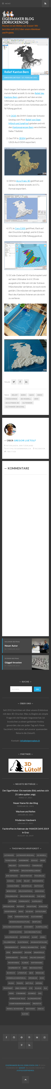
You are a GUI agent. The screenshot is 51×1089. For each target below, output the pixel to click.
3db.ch (41, 1009)
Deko (21, 911)
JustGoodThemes (25, 1070)
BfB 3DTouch (12, 876)
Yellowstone (9, 942)
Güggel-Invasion (13, 662)
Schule (34, 860)
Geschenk (39, 891)
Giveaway (28, 927)
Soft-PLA (29, 983)
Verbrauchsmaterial (16, 978)
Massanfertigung (39, 942)
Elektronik (23, 942)
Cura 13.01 (20, 228)
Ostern (39, 983)
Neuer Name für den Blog (25, 803)
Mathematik (37, 881)
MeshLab (40, 973)
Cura (19, 881)
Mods (42, 860)
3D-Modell (26, 399)
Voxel (42, 937)
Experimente (12, 957)
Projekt (12, 865)
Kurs (43, 947)
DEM (36, 399)
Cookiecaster (16, 932)
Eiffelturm (41, 911)
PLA (45, 988)
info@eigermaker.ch (30, 740)
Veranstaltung (21, 916)
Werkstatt (17, 952)
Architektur (26, 876)
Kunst (34, 937)
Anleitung (31, 906)
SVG (40, 993)
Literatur (22, 973)
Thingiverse (11, 399)
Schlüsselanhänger (12, 927)
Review (28, 952)
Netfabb (12, 901)
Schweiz (32, 993)
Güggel (10, 881)
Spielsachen (8, 906)
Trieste (20, 983)
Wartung (36, 922)
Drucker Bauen (27, 896)
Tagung (24, 957)
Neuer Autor (11, 645)
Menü (8, 3)
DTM (8, 952)
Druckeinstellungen (31, 870)
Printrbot (8, 988)
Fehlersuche (12, 896)
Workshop (11, 891)
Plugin (38, 988)
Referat (20, 906)
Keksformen (10, 911)
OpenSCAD (33, 978)
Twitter (11, 451)
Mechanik (30, 1009)
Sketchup (38, 886)
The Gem (40, 896)
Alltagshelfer (34, 998)
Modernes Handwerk (25, 820)
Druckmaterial (25, 891)
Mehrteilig (27, 886)
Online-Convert (37, 957)
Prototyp (37, 1003)
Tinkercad (37, 865)
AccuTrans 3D (23, 180)
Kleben (25, 963)
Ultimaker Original (15, 407)
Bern (23, 395)
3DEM (22, 138)
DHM (42, 978)
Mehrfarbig (13, 963)
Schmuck (11, 973)
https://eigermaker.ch (18, 448)
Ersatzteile (39, 952)
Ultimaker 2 (24, 865)
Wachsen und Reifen (25, 811)
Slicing (25, 1014)
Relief (15, 395)
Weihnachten (36, 968)
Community (24, 901)
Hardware (23, 860)
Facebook (40, 448)
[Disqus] (25, 516)
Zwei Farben (20, 988)
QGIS (13, 115)
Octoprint (24, 937)
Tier (10, 916)
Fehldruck (39, 876)
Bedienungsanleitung (20, 922)
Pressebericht (11, 947)
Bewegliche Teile (17, 998)
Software (14, 870)
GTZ (30, 988)
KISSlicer (43, 906)
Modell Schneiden (15, 1009)
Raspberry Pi (14, 968)
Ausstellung (41, 927)
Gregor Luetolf (12, 77)
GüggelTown (13, 886)
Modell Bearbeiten (29, 947)
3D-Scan (29, 911)
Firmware (21, 993)
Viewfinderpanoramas (19, 1003)
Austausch (37, 901)
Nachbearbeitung (33, 932)
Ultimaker (27, 403)
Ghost (22, 1068)
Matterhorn (36, 963)
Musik (11, 983)
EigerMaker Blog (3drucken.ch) (18, 20)
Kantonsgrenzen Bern (22, 127)
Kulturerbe (36, 916)
